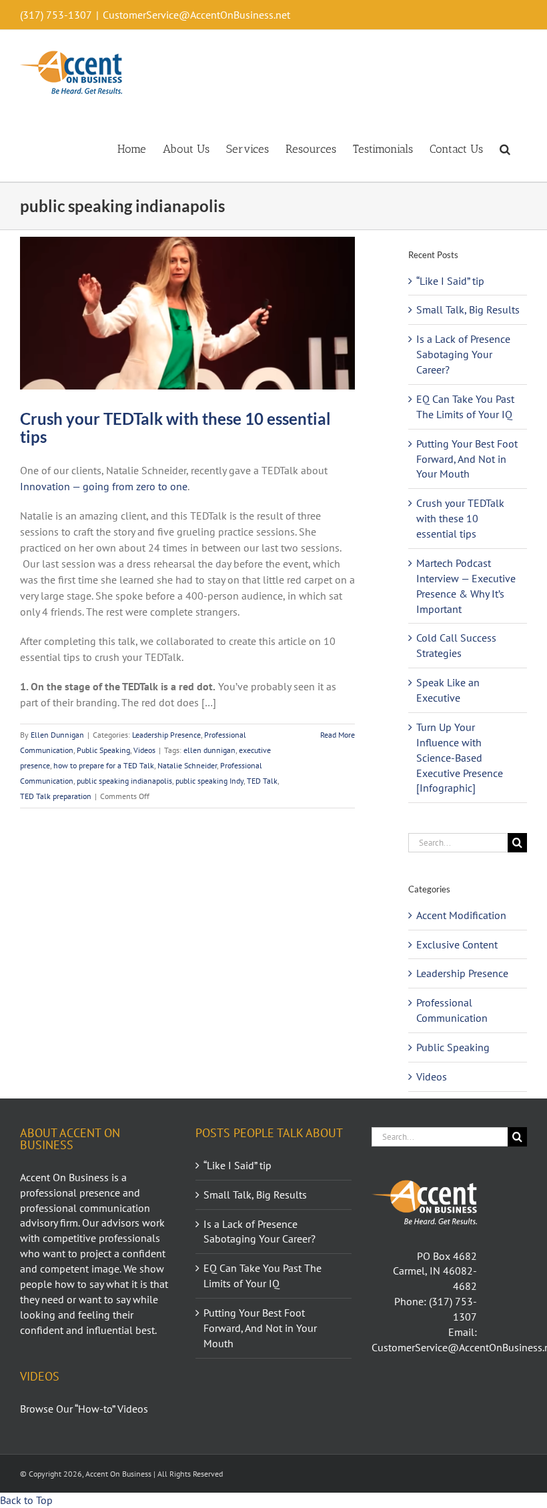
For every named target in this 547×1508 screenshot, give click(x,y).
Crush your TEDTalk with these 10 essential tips (175, 427)
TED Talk (262, 781)
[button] (505, 148)
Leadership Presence (166, 735)
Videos (144, 750)
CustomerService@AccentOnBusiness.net (196, 14)
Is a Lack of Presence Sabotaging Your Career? (463, 354)
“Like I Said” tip (450, 280)
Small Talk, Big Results (468, 309)
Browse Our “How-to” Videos (84, 1408)
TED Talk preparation (55, 796)
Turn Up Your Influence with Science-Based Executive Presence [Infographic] (459, 757)
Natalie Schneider (187, 765)
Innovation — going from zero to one (103, 486)
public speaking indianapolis (124, 781)
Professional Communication (452, 1010)
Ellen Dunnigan (57, 735)
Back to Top (26, 1500)
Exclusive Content (457, 944)
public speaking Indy (209, 781)
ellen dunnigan (209, 750)
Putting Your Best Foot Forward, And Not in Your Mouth (467, 459)
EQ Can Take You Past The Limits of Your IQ (262, 1275)
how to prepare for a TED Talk (103, 765)
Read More (337, 735)
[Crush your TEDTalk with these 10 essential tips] (187, 313)
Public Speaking (103, 750)
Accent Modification (461, 915)
